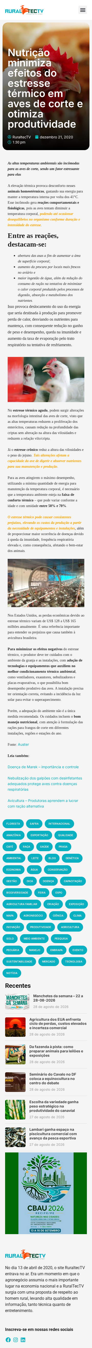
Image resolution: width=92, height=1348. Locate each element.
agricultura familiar (21, 904)
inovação (13, 927)
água (34, 869)
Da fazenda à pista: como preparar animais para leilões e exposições (56, 1050)
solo (10, 938)
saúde (44, 846)
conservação (58, 869)
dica (30, 881)
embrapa (56, 950)
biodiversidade (17, 892)
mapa (10, 915)
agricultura (70, 927)
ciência (58, 915)
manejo (34, 950)
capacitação (73, 881)
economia (13, 869)
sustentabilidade (19, 961)
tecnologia (73, 961)
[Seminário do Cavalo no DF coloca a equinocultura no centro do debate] (15, 1082)
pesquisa (61, 938)
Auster (23, 744)
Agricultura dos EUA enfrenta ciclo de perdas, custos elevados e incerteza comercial (58, 1023)
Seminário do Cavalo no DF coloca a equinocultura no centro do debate (52, 1078)
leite (35, 858)
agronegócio (33, 915)
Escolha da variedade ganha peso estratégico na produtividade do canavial (53, 1106)
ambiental (13, 858)
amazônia (13, 835)
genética (72, 858)
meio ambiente (34, 938)
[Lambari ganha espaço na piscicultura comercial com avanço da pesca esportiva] (15, 1137)
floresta (13, 823)
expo (58, 892)
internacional (59, 823)
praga (63, 846)
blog (52, 858)
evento (78, 950)
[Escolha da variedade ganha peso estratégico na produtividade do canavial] (15, 1110)
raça (26, 846)
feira (41, 892)
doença (48, 881)
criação (53, 904)
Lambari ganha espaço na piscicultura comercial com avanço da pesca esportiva (53, 1133)
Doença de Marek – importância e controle (43, 767)
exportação (39, 835)
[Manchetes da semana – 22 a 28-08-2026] (17, 1001)
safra (34, 823)
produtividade (40, 927)
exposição (76, 904)
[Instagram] (16, 1340)
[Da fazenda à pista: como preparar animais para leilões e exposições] (15, 1054)
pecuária (12, 950)
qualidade (65, 835)
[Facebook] (8, 1340)
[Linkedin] (23, 1340)
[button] (82, 10)
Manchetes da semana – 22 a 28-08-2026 (58, 998)
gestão (11, 881)
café (9, 846)
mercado (48, 961)
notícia (11, 972)
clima (77, 915)
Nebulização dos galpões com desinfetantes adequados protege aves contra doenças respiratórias (45, 783)
